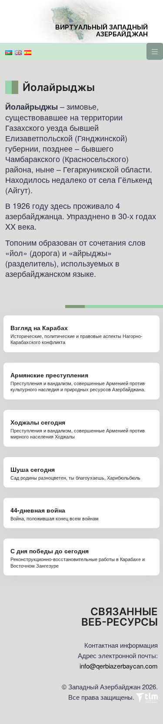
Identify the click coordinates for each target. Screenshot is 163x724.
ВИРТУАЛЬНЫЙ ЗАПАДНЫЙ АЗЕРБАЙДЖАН (101, 31)
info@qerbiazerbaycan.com (119, 665)
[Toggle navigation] (154, 51)
